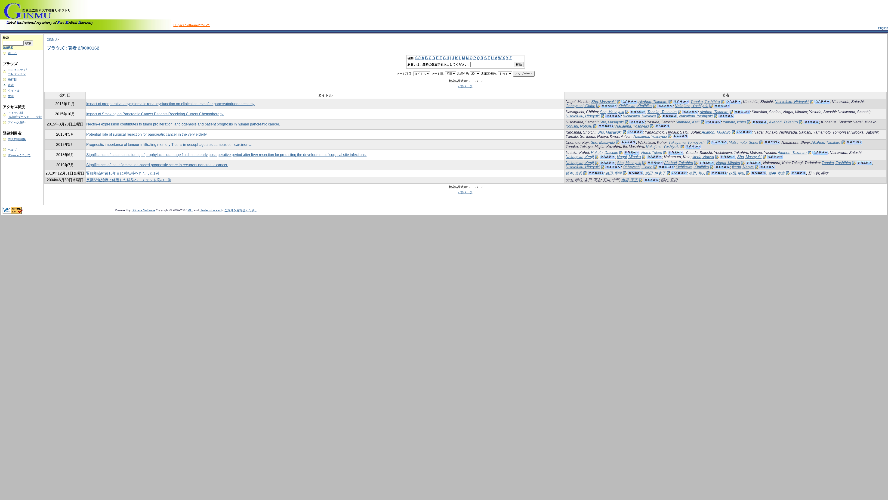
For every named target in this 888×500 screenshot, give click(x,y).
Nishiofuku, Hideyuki (792, 102)
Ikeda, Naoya (597, 136)
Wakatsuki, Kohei (652, 142)
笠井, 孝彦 (776, 173)
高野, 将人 (697, 173)
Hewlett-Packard (211, 210)
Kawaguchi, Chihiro (582, 112)
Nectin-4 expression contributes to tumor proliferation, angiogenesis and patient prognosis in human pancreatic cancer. (183, 124)
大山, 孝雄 (574, 180)
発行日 (12, 79)
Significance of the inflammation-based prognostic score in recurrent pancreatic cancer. (157, 165)
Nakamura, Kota (677, 157)
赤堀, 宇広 (736, 173)
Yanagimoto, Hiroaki (661, 132)
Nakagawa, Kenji (580, 157)
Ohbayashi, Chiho (580, 106)
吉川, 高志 (592, 180)
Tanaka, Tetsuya (579, 147)
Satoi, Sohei (690, 132)
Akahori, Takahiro (652, 102)
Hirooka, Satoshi (864, 132)
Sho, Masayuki (603, 102)
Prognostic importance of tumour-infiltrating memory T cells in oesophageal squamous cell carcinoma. (169, 145)
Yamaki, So (575, 136)
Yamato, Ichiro (734, 122)
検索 (6, 38)
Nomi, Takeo (651, 153)
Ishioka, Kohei (577, 153)
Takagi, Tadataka (806, 163)
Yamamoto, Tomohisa (831, 132)
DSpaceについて (19, 155)
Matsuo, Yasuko (763, 153)
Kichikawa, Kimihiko (635, 106)
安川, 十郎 (611, 180)
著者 (11, 85)
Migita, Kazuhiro (608, 147)
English (883, 28)
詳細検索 (8, 47)
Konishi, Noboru (579, 126)
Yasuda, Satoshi (822, 112)
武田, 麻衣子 (655, 173)
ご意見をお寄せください (240, 210)
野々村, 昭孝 (818, 173)
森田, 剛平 (613, 173)
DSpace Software (143, 210)
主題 (11, 96)
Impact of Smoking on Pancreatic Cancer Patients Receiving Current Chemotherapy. (155, 114)
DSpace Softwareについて (191, 25)
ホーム (12, 53)
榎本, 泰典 (574, 173)
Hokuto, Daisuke (604, 153)
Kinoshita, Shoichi (758, 102)
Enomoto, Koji (577, 142)
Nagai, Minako (577, 102)
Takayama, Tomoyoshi (687, 142)
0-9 (418, 58)
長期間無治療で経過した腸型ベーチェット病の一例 (128, 180)
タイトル (14, 90)
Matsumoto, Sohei (743, 142)
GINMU (52, 39)
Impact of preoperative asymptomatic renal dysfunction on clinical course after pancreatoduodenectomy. (170, 104)
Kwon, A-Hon (621, 136)
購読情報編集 (17, 139)
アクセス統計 (17, 122)
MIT (190, 210)
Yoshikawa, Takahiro (731, 153)
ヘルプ (12, 149)
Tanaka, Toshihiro (705, 102)
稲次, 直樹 (669, 180)
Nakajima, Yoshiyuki (691, 106)
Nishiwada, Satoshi (848, 102)
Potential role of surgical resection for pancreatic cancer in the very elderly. (146, 134)
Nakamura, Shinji (795, 142)
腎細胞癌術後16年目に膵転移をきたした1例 (122, 173)
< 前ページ (465, 86)
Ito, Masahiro (633, 147)
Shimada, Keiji (687, 122)
